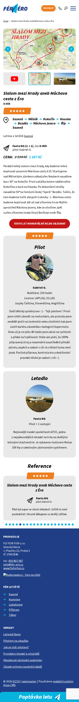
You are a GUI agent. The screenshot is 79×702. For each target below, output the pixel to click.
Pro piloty (48, 8)
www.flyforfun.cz (13, 568)
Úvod (5, 21)
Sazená (28, 136)
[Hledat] (66, 8)
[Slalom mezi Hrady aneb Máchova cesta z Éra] (39, 49)
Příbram (14, 610)
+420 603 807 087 (60, 8)
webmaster (29, 681)
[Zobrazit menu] (73, 8)
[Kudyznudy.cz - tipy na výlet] (21, 575)
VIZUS (16, 681)
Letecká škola (12, 634)
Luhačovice (16, 605)
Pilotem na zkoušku (15, 641)
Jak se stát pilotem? (16, 647)
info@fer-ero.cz (13, 565)
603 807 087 (16, 561)
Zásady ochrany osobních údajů (22, 667)
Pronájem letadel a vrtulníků (21, 654)
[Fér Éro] (15, 8)
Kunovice (14, 599)
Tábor (12, 615)
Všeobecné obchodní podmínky (22, 660)
